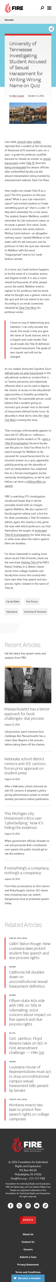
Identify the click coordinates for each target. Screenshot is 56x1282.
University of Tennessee (35, 611)
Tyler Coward (18, 95)
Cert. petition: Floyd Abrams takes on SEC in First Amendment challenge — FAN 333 (28, 1045)
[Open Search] (42, 8)
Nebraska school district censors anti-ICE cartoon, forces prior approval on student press (25, 765)
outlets (37, 142)
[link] (15, 8)
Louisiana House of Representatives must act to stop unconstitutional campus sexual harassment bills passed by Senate (30, 1078)
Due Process (32, 601)
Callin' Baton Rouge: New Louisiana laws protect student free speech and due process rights (29, 950)
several (21, 142)
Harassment (11, 611)
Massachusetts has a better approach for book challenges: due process (27, 713)
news (29, 142)
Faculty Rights (12, 601)
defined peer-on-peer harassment (24, 373)
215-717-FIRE (37, 1178)
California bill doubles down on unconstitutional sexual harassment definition (28, 978)
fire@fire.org (18, 1178)
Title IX (30, 163)
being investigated (15, 167)
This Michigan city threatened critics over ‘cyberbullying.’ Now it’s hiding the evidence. (23, 820)
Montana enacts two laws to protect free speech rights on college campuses (29, 1111)
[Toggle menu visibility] (49, 8)
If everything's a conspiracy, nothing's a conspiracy (26, 870)
